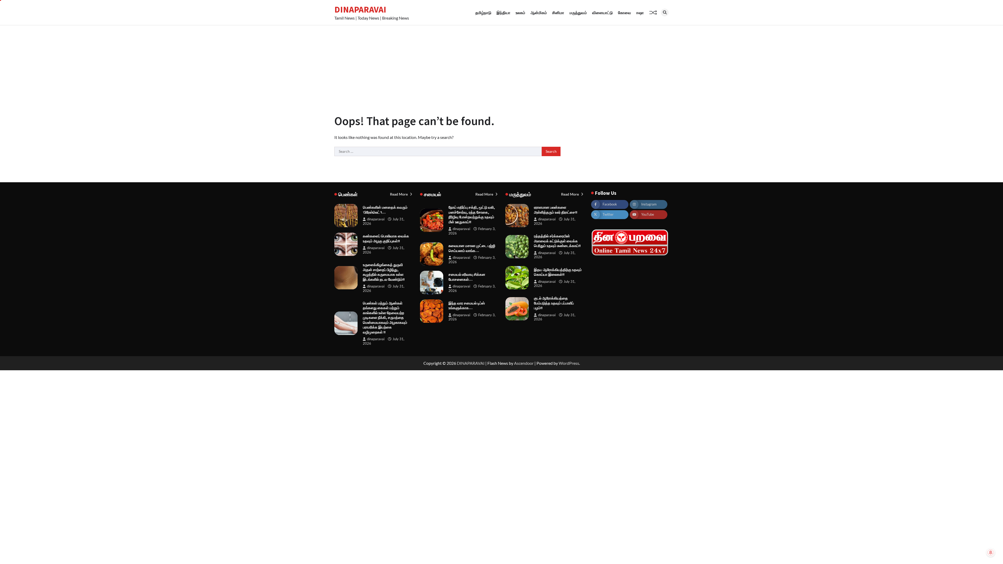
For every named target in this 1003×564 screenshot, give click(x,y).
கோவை (624, 12)
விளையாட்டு (602, 12)
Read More (399, 194)
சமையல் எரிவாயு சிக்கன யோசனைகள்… (466, 277)
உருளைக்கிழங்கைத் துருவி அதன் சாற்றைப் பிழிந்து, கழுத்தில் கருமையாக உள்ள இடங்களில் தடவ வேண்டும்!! (384, 272)
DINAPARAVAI (360, 9)
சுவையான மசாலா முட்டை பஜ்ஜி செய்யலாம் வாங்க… (471, 248)
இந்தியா (503, 12)
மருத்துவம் (578, 12)
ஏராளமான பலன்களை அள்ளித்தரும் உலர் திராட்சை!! (555, 210)
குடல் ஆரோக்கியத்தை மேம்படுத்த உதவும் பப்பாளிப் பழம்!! (554, 303)
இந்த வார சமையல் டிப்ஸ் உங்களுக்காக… (466, 305)
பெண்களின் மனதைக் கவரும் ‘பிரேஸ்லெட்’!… (385, 210)
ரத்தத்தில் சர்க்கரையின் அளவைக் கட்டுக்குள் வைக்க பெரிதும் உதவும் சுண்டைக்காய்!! (557, 241)
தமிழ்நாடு (483, 12)
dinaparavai (375, 219)
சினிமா (558, 12)
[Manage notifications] (991, 552)
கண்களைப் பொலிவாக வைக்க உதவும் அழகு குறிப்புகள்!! (386, 238)
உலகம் (520, 12)
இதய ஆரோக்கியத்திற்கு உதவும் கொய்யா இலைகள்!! (558, 272)
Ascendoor (524, 363)
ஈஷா (640, 12)
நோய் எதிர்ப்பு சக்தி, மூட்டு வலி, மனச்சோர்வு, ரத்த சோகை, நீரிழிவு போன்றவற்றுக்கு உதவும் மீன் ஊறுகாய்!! (471, 214)
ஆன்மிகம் (538, 12)
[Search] (665, 12)
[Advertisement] (501, 64)
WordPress (569, 363)
